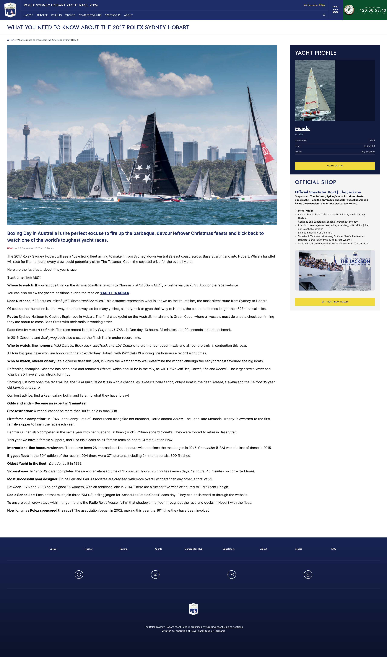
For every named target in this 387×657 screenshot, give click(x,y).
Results (56, 15)
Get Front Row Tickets (335, 301)
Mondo (302, 128)
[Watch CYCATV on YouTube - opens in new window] (232, 574)
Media (298, 549)
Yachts (70, 15)
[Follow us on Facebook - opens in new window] (79, 574)
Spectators (112, 15)
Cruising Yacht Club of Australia (224, 626)
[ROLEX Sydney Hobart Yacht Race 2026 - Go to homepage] (10, 10)
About (128, 15)
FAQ (333, 549)
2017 (13, 40)
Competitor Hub (90, 15)
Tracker (42, 15)
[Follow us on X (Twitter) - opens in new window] (155, 574)
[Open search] (324, 15)
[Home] (8, 40)
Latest (28, 15)
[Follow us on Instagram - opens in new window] (308, 574)
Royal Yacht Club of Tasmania (208, 630)
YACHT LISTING (335, 165)
